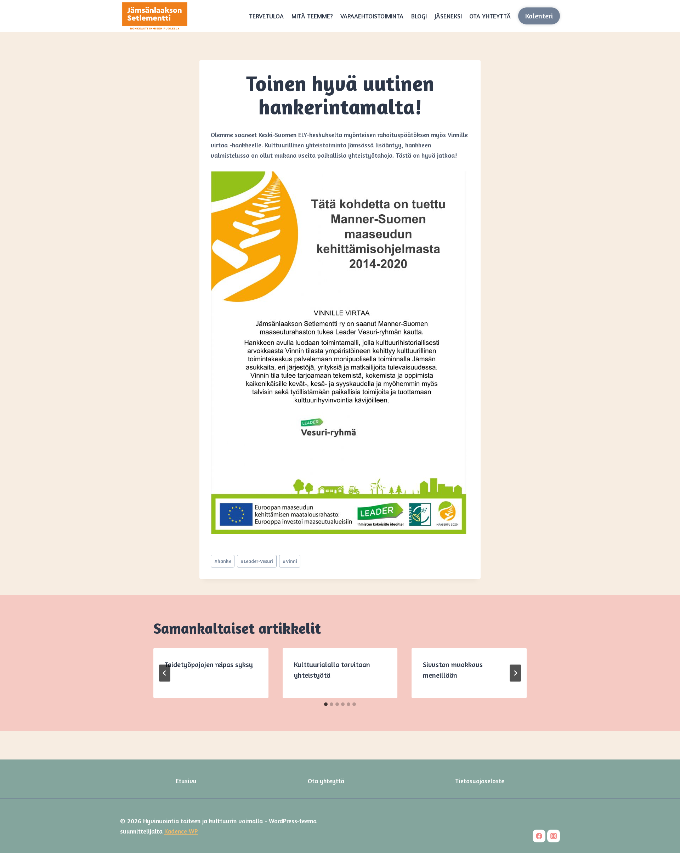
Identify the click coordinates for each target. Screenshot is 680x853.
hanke (222, 561)
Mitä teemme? (312, 16)
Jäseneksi (448, 16)
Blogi (419, 16)
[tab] (326, 704)
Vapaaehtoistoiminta (371, 16)
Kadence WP (181, 831)
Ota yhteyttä (490, 16)
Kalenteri (539, 15)
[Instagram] (553, 836)
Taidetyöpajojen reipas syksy (209, 664)
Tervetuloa (266, 16)
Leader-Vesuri (256, 561)
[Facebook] (539, 836)
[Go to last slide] (164, 673)
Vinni (290, 561)
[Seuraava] (515, 673)
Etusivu (186, 781)
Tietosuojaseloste (479, 781)
